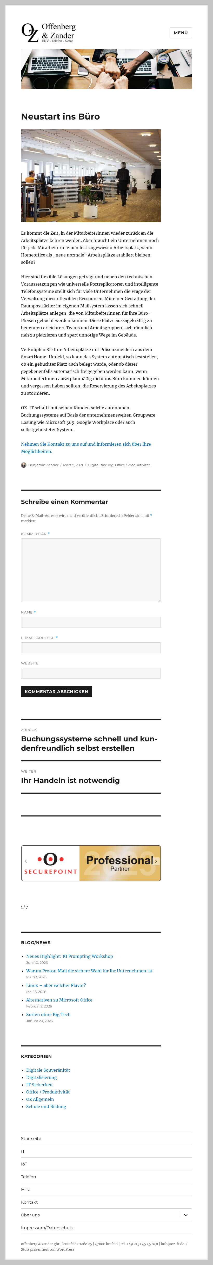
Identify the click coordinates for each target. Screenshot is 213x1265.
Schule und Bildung (46, 1106)
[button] (156, 861)
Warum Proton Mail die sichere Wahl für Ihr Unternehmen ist (89, 970)
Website (30, 663)
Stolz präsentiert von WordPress (48, 1249)
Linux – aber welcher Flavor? (56, 985)
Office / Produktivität (132, 465)
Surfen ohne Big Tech (48, 1014)
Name (28, 612)
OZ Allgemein (40, 1099)
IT (23, 1151)
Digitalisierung (101, 465)
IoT (24, 1164)
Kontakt (29, 1202)
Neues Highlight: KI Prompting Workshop (69, 956)
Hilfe (25, 1189)
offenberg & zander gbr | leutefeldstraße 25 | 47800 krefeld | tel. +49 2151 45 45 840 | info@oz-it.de (102, 1244)
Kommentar (35, 534)
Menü (181, 32)
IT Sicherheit (39, 1084)
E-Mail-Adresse (39, 638)
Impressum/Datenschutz (47, 1227)
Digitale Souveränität (48, 1070)
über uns (30, 1215)
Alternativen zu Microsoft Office (59, 1000)
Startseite (31, 1138)
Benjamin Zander (43, 465)
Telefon (28, 1176)
